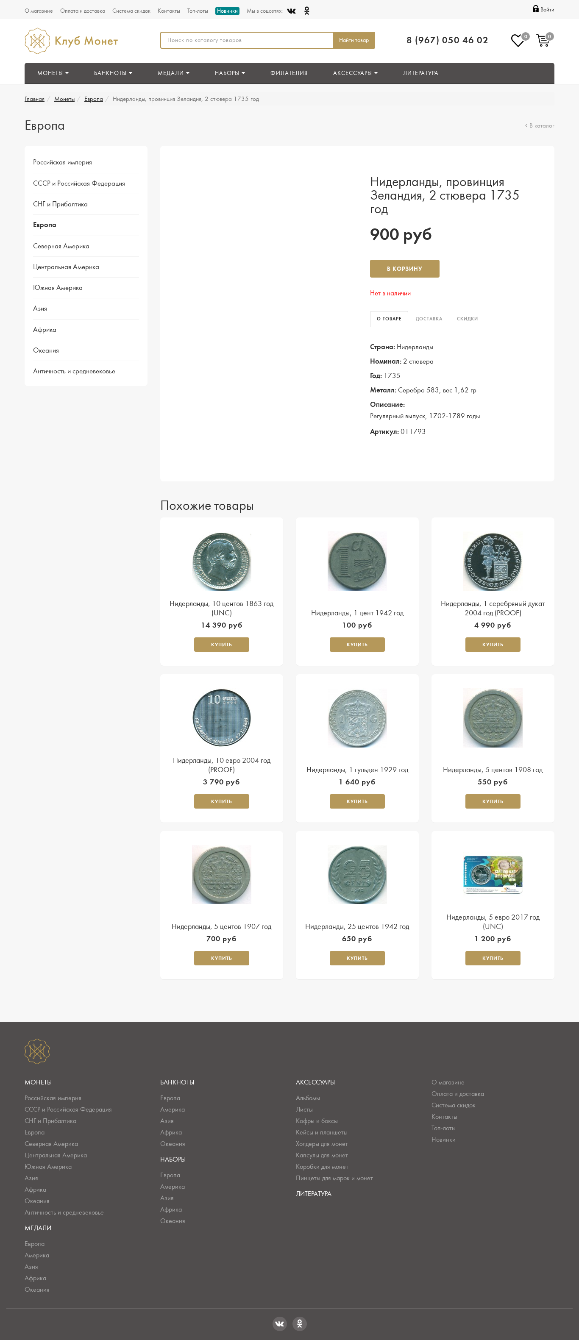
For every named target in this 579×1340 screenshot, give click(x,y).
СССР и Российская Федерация (79, 183)
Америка (37, 1255)
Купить (221, 645)
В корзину (405, 268)
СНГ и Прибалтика (60, 204)
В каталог (541, 125)
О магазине (39, 11)
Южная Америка (58, 288)
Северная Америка (61, 246)
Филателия (289, 73)
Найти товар (354, 40)
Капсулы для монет (322, 1155)
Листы (304, 1109)
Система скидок (131, 11)
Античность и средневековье (74, 371)
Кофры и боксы (317, 1121)
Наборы (173, 1159)
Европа (93, 99)
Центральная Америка (66, 267)
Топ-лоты (197, 11)
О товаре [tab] (389, 319)
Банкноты (177, 1082)
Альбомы (308, 1098)
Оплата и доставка (82, 11)
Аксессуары (315, 1082)
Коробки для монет (322, 1166)
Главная (35, 99)
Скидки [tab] (467, 319)
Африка (44, 329)
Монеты (64, 99)
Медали (38, 1228)
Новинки (227, 11)
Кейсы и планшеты (322, 1132)
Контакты (169, 11)
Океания (46, 350)
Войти (547, 9)
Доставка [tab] (429, 319)
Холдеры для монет (322, 1144)
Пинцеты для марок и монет (334, 1178)
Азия (40, 308)
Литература (421, 73)
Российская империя (62, 162)
